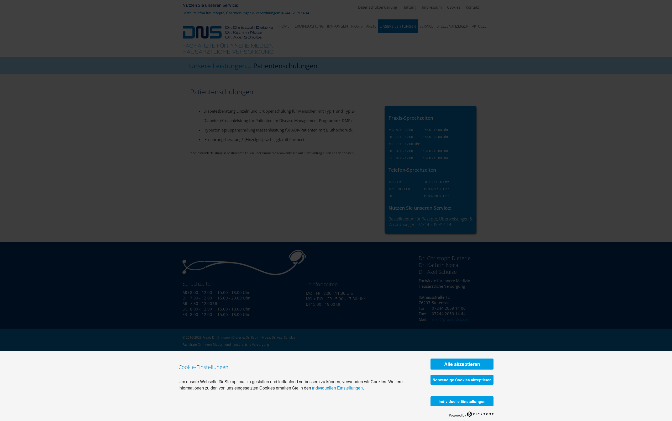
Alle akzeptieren (462, 364)
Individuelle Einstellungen (462, 401)
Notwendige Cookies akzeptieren (462, 379)
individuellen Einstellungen (337, 388)
